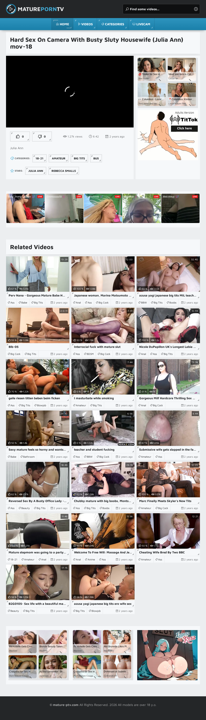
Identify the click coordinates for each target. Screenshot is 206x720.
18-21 (39, 158)
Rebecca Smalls (64, 170)
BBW (144, 302)
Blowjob (41, 405)
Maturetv (41, 9)
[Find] (196, 9)
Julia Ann (35, 170)
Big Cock (104, 302)
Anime (91, 559)
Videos (87, 24)
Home (64, 24)
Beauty (25, 508)
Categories (114, 24)
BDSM (90, 353)
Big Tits (79, 158)
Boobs (172, 302)
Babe (24, 302)
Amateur (58, 158)
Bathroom (29, 456)
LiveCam (143, 24)
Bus (96, 158)
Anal (78, 302)
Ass (12, 302)
